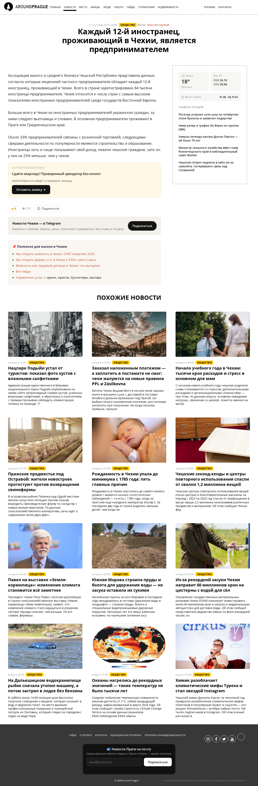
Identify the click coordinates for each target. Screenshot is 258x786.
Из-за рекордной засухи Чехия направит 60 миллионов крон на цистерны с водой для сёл (210, 585)
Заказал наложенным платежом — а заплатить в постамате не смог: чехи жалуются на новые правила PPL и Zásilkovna (129, 375)
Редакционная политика (125, 735)
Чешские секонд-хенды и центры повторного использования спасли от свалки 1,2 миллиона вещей (212, 479)
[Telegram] (241, 739)
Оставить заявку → (31, 189)
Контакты (101, 735)
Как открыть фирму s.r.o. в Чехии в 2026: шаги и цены (56, 260)
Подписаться (142, 226)
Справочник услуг (29, 277)
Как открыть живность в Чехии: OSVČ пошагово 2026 (55, 254)
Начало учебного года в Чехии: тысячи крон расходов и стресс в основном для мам (210, 373)
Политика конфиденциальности (165, 735)
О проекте (86, 735)
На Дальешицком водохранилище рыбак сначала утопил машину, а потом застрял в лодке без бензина (45, 685)
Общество (128, 25)
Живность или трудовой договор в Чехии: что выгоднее (58, 265)
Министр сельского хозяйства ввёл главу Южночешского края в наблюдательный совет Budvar (208, 151)
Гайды (72, 735)
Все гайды (23, 271)
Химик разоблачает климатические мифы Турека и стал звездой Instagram (209, 685)
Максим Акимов (158, 25)
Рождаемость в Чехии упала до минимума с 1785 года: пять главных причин (125, 479)
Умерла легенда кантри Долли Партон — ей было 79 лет (208, 138)
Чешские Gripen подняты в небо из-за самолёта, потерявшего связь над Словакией (206, 166)
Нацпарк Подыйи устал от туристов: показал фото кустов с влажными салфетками (42, 373)
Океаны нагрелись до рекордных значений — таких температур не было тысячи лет (127, 685)
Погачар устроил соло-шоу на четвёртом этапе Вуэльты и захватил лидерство (208, 116)
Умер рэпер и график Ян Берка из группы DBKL (209, 127)
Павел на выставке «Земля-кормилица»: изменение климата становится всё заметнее (44, 585)
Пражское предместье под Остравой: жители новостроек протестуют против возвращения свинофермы (43, 481)
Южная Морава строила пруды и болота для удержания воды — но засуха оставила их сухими (127, 585)
